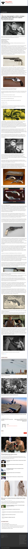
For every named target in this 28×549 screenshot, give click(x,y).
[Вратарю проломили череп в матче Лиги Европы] (3, 475)
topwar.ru (5, 353)
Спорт (2, 453)
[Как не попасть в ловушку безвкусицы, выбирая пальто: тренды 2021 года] (14, 496)
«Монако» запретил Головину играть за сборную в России (14, 476)
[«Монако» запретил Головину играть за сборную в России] (3, 479)
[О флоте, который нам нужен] (14, 374)
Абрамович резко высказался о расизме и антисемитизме (14, 464)
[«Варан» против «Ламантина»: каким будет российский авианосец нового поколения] (14, 413)
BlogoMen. (8, 2)
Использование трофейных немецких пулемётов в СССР (9, 524)
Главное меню (4, 12)
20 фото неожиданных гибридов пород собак (8, 517)
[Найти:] (14, 433)
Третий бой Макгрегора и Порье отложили (9, 454)
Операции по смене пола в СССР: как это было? (9, 514)
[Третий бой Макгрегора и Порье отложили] (14, 452)
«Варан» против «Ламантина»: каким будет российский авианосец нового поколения (13, 414)
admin (5, 455)
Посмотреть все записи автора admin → (12, 425)
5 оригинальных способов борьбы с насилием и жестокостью (11, 509)
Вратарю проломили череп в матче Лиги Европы (13, 472)
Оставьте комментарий (9, 455)
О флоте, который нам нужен (5, 375)
